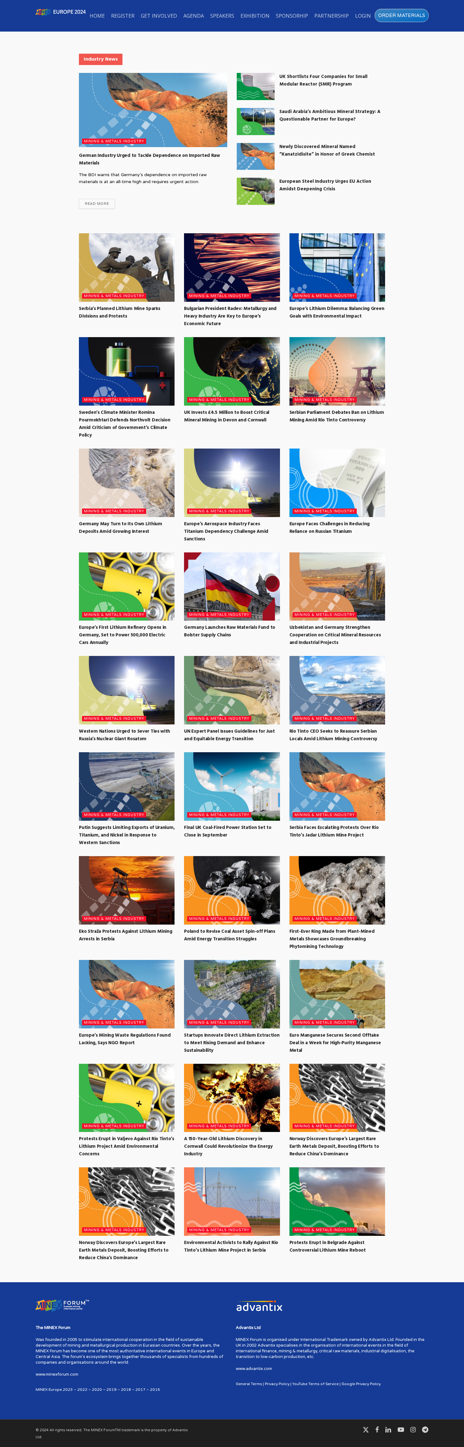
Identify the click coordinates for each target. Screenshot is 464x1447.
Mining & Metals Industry (114, 141)
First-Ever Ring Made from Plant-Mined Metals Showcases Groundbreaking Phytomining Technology (332, 939)
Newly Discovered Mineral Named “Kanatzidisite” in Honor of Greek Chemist (327, 150)
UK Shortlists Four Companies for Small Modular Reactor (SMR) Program (323, 80)
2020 (97, 1389)
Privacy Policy (277, 1384)
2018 (126, 1389)
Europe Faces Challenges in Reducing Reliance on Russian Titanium (329, 527)
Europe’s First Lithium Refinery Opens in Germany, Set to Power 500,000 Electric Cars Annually (122, 635)
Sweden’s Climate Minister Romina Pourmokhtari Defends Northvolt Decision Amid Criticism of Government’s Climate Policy (124, 424)
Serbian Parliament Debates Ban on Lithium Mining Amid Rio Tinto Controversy (336, 416)
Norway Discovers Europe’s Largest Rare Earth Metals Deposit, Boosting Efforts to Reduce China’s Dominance (334, 1146)
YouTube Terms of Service (315, 1384)
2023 (68, 1389)
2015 (155, 1389)
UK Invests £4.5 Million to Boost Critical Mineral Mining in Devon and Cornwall (226, 416)
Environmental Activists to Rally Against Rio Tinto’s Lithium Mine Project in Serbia (231, 1246)
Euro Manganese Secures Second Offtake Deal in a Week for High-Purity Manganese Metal (335, 1043)
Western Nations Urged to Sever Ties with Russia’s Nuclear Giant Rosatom (124, 735)
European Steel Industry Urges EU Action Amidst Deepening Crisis (325, 185)
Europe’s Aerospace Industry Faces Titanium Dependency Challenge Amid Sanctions (226, 531)
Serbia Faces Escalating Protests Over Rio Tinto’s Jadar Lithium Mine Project (334, 831)
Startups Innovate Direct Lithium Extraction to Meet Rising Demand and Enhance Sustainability (231, 1043)
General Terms (249, 1384)
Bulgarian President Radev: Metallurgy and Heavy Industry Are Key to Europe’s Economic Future (230, 316)
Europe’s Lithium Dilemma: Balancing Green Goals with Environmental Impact (336, 312)
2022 (82, 1389)
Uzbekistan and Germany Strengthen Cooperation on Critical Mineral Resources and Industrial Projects (335, 635)
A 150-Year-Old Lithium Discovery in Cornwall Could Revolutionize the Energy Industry (228, 1146)
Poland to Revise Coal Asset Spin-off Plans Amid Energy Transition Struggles (229, 935)
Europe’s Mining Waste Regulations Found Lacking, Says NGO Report (124, 1039)
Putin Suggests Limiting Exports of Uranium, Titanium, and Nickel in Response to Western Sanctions (127, 835)
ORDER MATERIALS (401, 15)
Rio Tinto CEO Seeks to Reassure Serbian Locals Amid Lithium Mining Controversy (333, 735)
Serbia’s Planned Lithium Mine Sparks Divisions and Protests (119, 312)
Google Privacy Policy (361, 1384)
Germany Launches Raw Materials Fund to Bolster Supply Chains (229, 631)
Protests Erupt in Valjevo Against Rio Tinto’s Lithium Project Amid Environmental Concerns (126, 1146)
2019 (111, 1389)
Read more (97, 204)
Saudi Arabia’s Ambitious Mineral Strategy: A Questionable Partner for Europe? (329, 115)
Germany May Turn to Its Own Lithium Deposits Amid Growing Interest (120, 527)
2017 (140, 1389)
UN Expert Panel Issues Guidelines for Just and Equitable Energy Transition (229, 735)
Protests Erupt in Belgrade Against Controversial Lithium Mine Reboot (327, 1246)
